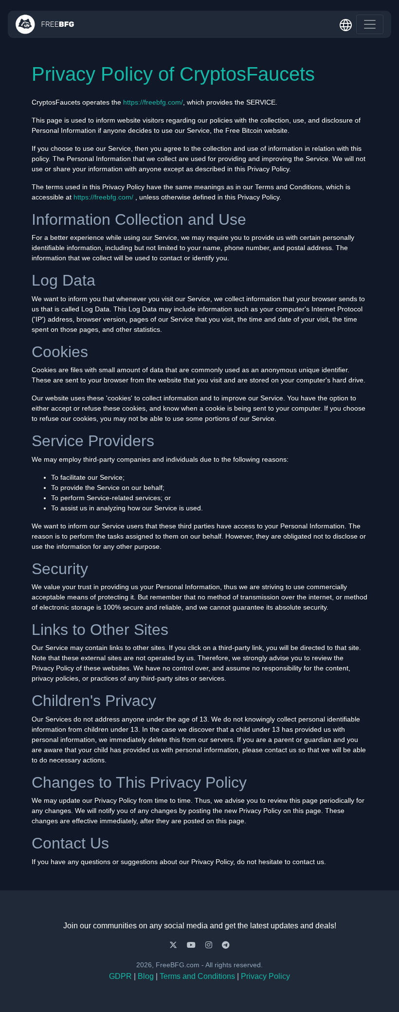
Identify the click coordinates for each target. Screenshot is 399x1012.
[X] (174, 945)
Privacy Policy (265, 976)
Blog (146, 976)
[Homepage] (45, 24)
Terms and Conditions (197, 976)
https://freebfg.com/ (153, 102)
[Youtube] (192, 945)
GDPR (120, 976)
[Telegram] (226, 945)
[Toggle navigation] (369, 24)
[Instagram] (209, 945)
